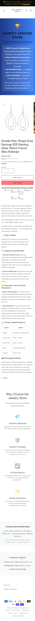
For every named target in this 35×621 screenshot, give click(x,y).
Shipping (3, 158)
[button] (4, 10)
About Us (7, 585)
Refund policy (16, 610)
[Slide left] (13, 137)
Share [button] (5, 378)
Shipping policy (24, 613)
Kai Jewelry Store (16, 608)
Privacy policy (25, 610)
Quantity (3, 167)
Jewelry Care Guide (10, 589)
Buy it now (17, 183)
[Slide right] (22, 137)
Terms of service (13, 613)
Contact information (18, 616)
